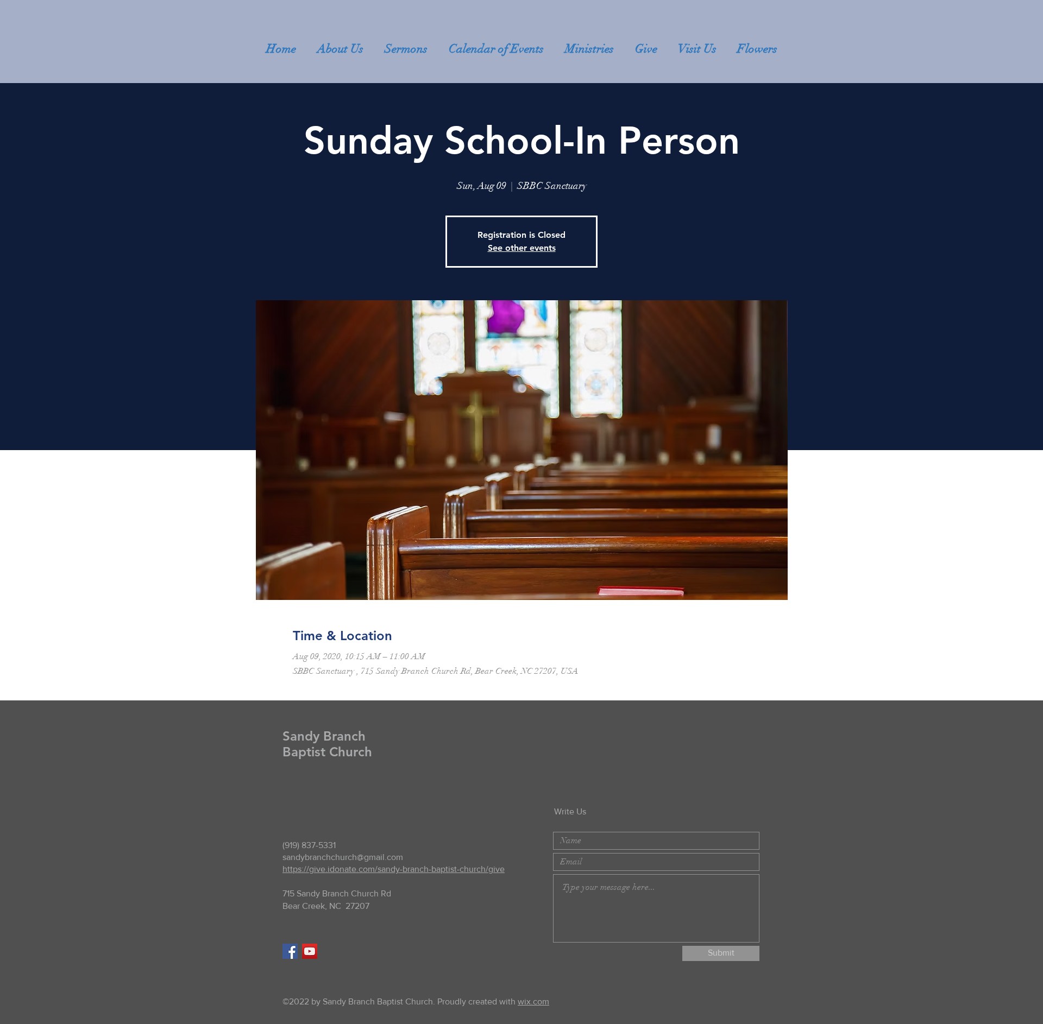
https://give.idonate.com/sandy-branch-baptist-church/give (393, 869)
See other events (522, 248)
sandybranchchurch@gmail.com (342, 857)
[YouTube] (309, 951)
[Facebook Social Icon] (290, 951)
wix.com (533, 1001)
